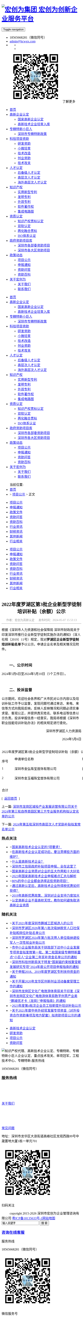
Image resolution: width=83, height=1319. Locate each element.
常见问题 (8, 1128)
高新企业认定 (19, 302)
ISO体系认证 (27, 423)
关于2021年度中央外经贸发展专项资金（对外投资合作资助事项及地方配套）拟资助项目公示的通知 (45, 1015)
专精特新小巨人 (21, 316)
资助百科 (24, 462)
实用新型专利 (27, 379)
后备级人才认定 (29, 360)
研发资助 (24, 331)
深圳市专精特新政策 (32, 321)
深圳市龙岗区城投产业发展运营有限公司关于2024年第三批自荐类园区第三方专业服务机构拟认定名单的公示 (40, 811)
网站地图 (48, 1218)
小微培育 (24, 336)
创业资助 (24, 345)
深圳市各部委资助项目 (34, 433)
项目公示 (24, 447)
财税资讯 (16, 531)
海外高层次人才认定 (32, 370)
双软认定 (24, 413)
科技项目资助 (19, 326)
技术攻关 (24, 350)
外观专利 (24, 389)
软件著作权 (26, 394)
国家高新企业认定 (31, 307)
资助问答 (24, 457)
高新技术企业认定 (22, 1028)
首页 (13, 297)
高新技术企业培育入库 (34, 311)
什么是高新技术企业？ (28, 861)
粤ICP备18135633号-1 (27, 1218)
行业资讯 (16, 526)
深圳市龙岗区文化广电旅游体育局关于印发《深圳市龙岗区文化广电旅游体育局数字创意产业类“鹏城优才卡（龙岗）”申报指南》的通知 (45, 996)
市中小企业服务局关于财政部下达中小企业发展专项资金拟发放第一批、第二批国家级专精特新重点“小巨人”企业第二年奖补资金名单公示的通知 (45, 952)
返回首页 (10, 798)
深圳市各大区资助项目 (34, 438)
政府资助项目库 (21, 428)
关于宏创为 (18, 467)
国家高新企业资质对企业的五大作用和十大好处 (46, 871)
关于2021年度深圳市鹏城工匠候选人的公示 (42, 923)
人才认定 (16, 355)
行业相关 (16, 541)
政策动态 (16, 442)
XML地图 (62, 1218)
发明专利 (24, 384)
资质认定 (16, 404)
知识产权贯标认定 (31, 408)
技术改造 (24, 341)
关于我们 (24, 471)
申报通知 (24, 452)
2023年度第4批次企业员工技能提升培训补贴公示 (46, 1005)
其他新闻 (16, 536)
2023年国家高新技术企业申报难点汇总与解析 (44, 876)
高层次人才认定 (29, 365)
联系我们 (24, 476)
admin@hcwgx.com (22, 41)
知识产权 (16, 374)
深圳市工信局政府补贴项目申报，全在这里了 (44, 866)
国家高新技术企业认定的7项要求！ (37, 847)
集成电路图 (26, 399)
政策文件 (16, 512)
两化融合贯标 (27, 418)
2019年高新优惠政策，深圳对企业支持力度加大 (46, 895)
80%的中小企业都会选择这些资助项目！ (40, 881)
